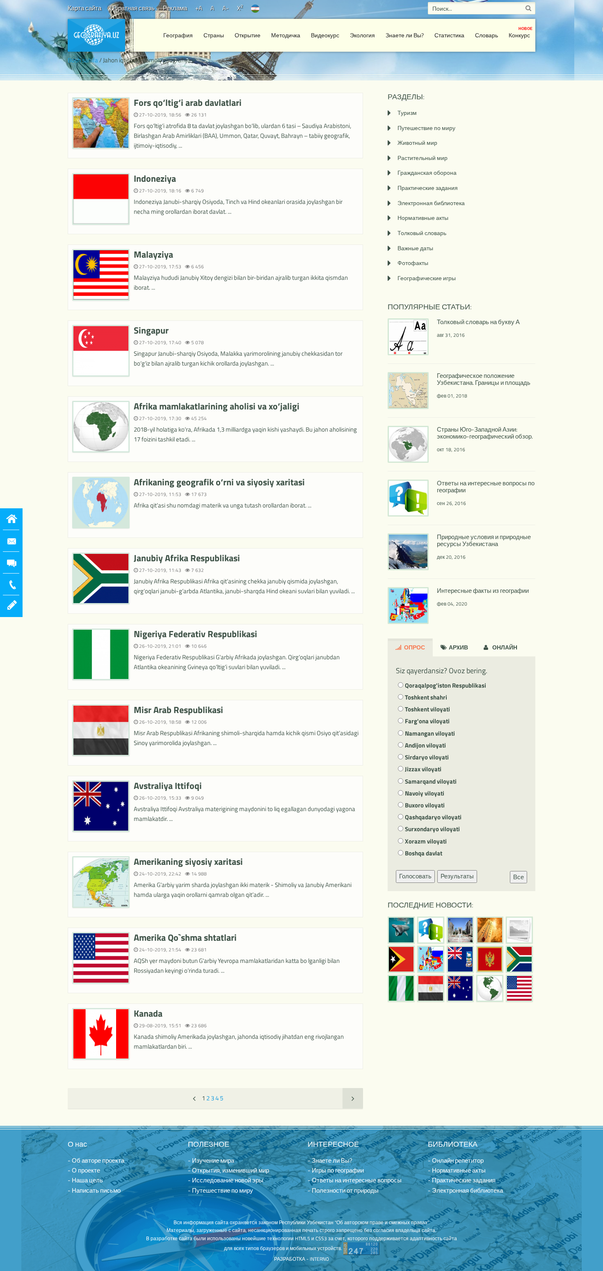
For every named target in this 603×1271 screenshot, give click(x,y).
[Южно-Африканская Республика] (519, 959)
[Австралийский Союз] (460, 988)
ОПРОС (414, 647)
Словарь (486, 35)
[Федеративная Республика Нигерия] (401, 988)
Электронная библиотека (431, 203)
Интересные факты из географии (483, 590)
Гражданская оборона (427, 172)
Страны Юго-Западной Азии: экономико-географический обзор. (485, 433)
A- (225, 8)
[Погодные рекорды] (489, 930)
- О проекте (84, 1170)
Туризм (407, 112)
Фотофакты (412, 262)
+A (198, 8)
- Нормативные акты (457, 1170)
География (178, 35)
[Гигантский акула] (401, 930)
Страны (213, 35)
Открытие (247, 35)
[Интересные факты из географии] (430, 959)
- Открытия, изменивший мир (228, 1170)
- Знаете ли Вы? (330, 1160)
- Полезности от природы (343, 1190)
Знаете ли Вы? (405, 35)
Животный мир (417, 142)
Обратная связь (132, 8)
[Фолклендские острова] (460, 959)
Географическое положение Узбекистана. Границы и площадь (483, 379)
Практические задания (427, 187)
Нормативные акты (422, 217)
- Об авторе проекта (96, 1160)
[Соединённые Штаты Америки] (519, 988)
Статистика (449, 35)
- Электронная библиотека (465, 1190)
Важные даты (415, 248)
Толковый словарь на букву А (478, 322)
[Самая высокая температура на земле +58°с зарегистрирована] (519, 930)
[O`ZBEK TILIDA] (255, 8)
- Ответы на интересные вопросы (355, 1180)
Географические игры (426, 278)
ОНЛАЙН (504, 647)
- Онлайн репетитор (456, 1160)
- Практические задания (462, 1180)
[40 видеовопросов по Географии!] (430, 930)
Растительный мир (422, 157)
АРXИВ (458, 647)
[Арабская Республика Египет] (430, 988)
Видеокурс (325, 35)
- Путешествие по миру (220, 1190)
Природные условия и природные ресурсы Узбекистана (484, 540)
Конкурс (520, 32)
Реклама (175, 8)
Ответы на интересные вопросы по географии (485, 486)
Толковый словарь (421, 233)
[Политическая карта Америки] (489, 988)
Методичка (285, 35)
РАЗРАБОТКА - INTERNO (301, 1259)
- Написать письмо (94, 1190)
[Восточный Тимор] (401, 959)
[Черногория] (489, 959)
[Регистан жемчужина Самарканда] (460, 930)
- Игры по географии (336, 1170)
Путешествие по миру (426, 127)
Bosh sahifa (83, 60)
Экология (362, 35)
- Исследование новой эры (225, 1180)
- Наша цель (85, 1180)
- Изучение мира (211, 1160)
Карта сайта (84, 8)
